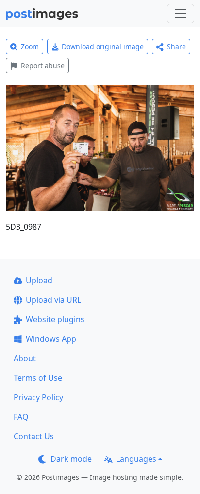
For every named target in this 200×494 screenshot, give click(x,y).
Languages (136, 459)
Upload (39, 280)
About (25, 358)
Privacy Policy (38, 397)
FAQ (21, 416)
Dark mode (71, 459)
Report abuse (43, 65)
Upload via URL (53, 299)
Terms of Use (38, 377)
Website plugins (55, 319)
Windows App (51, 338)
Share (176, 46)
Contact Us (34, 436)
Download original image (103, 46)
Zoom (30, 46)
